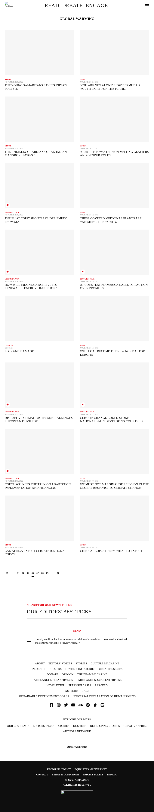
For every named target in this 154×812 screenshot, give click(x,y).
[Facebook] (51, 705)
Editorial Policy (59, 769)
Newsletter (56, 685)
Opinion (67, 674)
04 (23, 573)
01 (7, 573)
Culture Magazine (105, 663)
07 (37, 573)
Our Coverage (18, 726)
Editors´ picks (43, 726)
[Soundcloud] (80, 705)
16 (58, 573)
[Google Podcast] (102, 705)
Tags (85, 690)
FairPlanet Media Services (52, 680)
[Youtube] (73, 705)
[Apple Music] (95, 705)
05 (28, 573)
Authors (71, 690)
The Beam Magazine (92, 674)
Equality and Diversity (91, 769)
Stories (81, 663)
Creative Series (110, 669)
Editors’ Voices (60, 663)
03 (18, 573)
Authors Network (77, 731)
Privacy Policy (69, 642)
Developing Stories (80, 669)
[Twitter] (66, 705)
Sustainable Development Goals (43, 696)
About (40, 663)
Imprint (112, 774)
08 (42, 573)
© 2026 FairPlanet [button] (77, 779)
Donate (52, 674)
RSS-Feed (101, 685)
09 (47, 573)
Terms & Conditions (65, 774)
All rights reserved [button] (77, 784)
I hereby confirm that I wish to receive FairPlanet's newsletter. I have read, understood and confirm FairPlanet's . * (81, 641)
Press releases (80, 685)
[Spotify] (87, 705)
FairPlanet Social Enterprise (99, 680)
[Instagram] (58, 705)
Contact (42, 774)
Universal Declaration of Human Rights (104, 696)
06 (33, 573)
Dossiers (55, 669)
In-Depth (38, 669)
